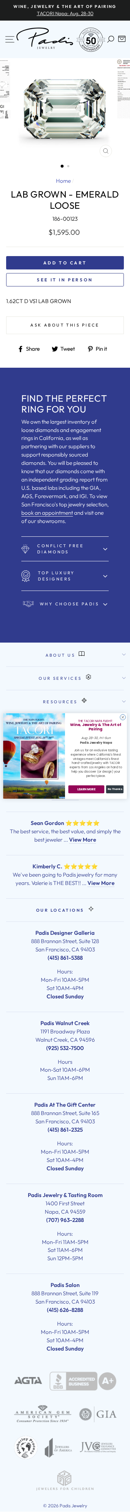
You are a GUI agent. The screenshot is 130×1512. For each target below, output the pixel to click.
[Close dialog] (122, 717)
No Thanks (115, 789)
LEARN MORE (86, 789)
